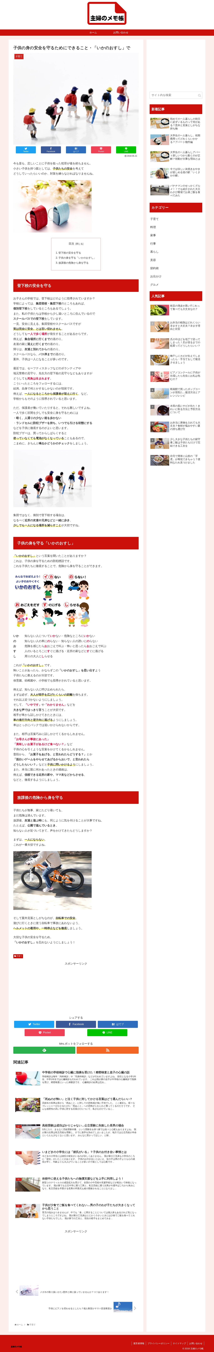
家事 (153, 235)
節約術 (154, 268)
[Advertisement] (76, 988)
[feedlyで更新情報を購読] (44, 1050)
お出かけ (156, 276)
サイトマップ (179, 1343)
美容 (153, 260)
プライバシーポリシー (159, 1343)
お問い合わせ (195, 1343)
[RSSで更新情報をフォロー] (108, 1050)
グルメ (154, 284)
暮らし (154, 251)
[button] (199, 95)
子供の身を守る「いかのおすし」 (77, 257)
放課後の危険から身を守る (73, 262)
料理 (153, 227)
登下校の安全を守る (69, 252)
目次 (71, 243)
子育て (19, 956)
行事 (153, 243)
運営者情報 (138, 1343)
